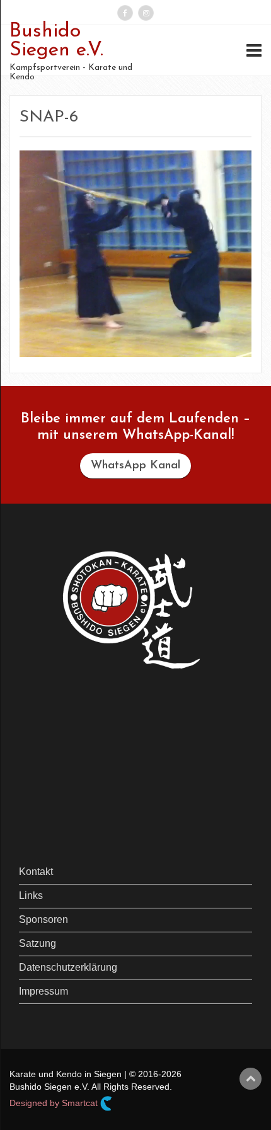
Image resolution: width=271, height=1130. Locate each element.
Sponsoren (43, 919)
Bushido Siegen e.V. (56, 40)
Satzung (37, 943)
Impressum (43, 991)
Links (31, 895)
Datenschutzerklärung (68, 967)
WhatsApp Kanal (135, 466)
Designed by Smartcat (54, 1102)
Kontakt (36, 871)
